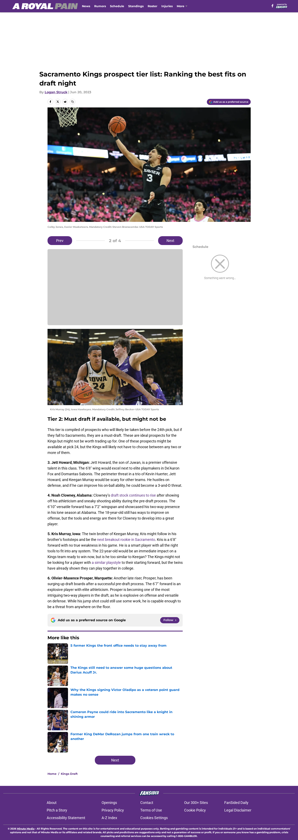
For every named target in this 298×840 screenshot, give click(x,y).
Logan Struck (56, 92)
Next (170, 240)
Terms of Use (151, 810)
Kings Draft (69, 774)
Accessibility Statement (66, 818)
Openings (109, 802)
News (86, 6)
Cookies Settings (154, 818)
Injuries (167, 6)
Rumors (100, 6)
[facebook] (272, 5)
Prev (59, 240)
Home (52, 774)
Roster (152, 6)
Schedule (117, 6)
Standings (136, 6)
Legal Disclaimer (237, 810)
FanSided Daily (236, 802)
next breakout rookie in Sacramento (126, 539)
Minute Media (25, 828)
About (52, 802)
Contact (146, 802)
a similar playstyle (106, 562)
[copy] (72, 102)
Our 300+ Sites (196, 802)
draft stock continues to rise (133, 495)
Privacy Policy (113, 810)
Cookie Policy (195, 810)
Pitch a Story (57, 810)
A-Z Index (109, 818)
